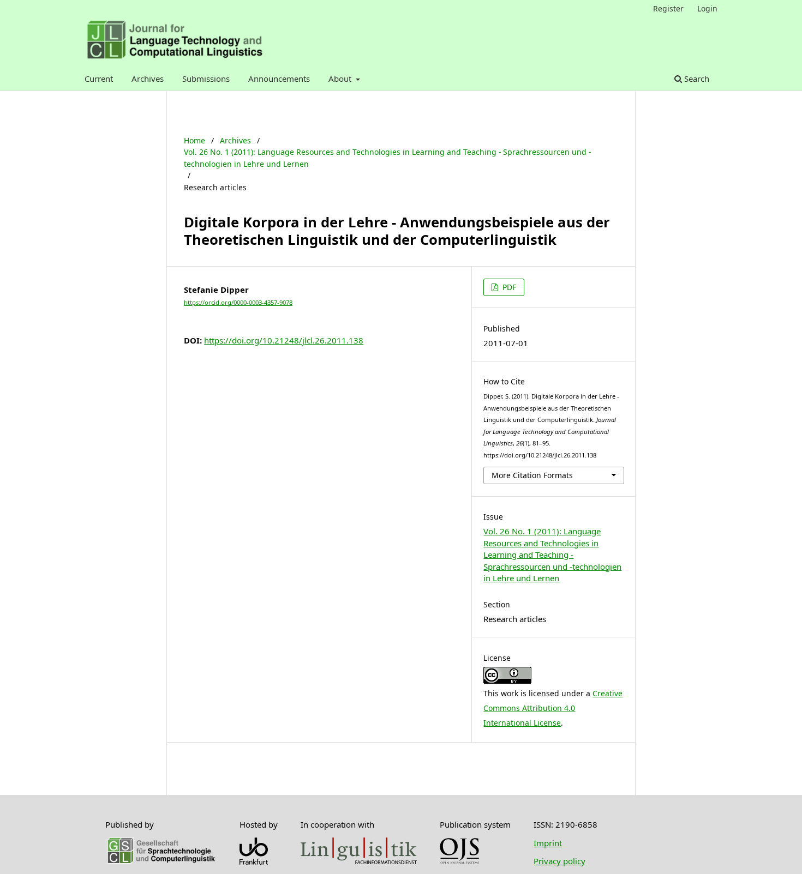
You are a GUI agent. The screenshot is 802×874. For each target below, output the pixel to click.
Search (695, 78)
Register (668, 8)
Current (99, 78)
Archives (147, 78)
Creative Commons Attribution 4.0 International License (553, 708)
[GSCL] (161, 861)
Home (194, 140)
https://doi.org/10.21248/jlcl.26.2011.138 (283, 340)
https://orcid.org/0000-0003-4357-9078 (238, 302)
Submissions (206, 78)
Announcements (279, 78)
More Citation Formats (532, 475)
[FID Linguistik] (359, 860)
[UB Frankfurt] (254, 861)
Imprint (548, 842)
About (341, 78)
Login (707, 8)
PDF (508, 287)
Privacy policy (559, 860)
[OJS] (459, 861)
